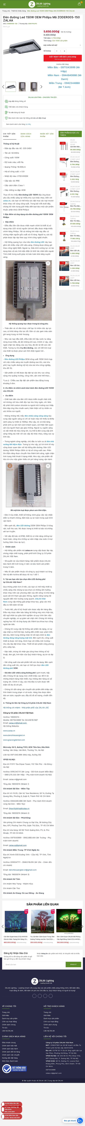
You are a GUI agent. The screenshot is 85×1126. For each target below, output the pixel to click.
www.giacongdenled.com (14, 740)
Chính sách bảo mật (9, 1046)
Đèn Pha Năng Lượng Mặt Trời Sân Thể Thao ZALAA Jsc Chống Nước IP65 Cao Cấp (75, 206)
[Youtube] (51, 996)
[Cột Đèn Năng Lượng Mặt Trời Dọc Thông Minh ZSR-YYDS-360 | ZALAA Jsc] (64, 146)
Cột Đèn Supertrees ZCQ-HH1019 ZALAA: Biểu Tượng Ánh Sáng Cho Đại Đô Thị (15, 939)
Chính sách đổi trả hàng (11, 1052)
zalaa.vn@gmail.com (54, 1073)
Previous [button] (3, 86)
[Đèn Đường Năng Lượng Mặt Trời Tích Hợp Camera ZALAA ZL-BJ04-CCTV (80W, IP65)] (64, 192)
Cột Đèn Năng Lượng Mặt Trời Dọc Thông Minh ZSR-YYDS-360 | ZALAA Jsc (75, 147)
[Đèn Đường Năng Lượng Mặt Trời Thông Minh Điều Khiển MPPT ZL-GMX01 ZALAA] (64, 162)
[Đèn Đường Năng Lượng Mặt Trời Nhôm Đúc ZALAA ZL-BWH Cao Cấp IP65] (64, 177)
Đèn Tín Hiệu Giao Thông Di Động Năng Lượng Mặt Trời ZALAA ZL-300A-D (75, 221)
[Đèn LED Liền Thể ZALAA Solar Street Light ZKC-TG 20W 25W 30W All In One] (64, 251)
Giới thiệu (5, 1015)
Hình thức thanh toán (10, 1061)
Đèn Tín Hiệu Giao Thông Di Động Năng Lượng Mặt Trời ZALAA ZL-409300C (75, 236)
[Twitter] (40, 996)
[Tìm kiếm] (75, 3)
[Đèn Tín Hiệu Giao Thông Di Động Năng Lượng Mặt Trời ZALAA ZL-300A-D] (64, 221)
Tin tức (4, 1028)
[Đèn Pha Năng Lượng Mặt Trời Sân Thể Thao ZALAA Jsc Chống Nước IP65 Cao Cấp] (64, 207)
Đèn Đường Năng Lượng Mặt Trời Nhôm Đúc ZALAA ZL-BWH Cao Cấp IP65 (75, 176)
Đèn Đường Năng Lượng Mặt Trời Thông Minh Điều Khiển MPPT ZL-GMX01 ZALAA (74, 162)
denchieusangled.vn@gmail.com (23, 870)
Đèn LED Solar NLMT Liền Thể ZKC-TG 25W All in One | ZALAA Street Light (75, 280)
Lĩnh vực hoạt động (9, 1021)
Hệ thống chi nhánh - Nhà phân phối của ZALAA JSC (26, 707)
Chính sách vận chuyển (10, 1055)
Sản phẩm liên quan (42, 904)
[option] (22, 47)
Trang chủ (6, 1012)
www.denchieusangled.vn (14, 735)
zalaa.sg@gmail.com (18, 845)
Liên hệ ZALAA (7, 1031)
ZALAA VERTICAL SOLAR (73, 142)
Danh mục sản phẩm (9, 1018)
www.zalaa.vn (9, 731)
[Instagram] (45, 996)
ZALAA (60, 1080)
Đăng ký (73, 964)
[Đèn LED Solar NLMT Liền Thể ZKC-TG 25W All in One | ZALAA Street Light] (64, 281)
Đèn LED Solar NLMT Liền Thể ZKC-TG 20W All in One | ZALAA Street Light (75, 265)
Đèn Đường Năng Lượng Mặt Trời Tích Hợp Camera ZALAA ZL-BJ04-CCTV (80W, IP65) (75, 191)
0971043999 (50, 1070)
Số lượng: (47, 51)
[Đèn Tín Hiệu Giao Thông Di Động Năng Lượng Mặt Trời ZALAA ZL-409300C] (64, 236)
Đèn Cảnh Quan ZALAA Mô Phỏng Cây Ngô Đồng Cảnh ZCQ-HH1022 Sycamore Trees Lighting (69, 939)
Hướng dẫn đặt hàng (10, 1058)
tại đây (28, 124)
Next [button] (41, 86)
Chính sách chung (8, 1025)
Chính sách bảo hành (10, 1049)
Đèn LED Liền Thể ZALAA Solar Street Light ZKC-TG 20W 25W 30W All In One (75, 251)
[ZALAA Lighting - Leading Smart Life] (39, 4)
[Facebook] (34, 996)
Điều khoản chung (9, 1042)
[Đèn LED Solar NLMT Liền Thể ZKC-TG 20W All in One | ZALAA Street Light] (64, 266)
